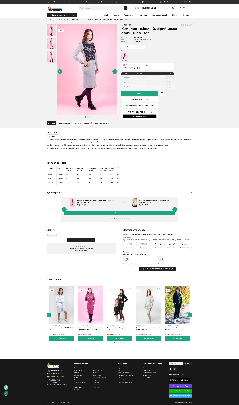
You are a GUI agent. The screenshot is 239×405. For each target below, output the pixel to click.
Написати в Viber (182, 386)
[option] (51, 30)
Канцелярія (96, 385)
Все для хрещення (99, 380)
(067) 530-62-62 (56, 371)
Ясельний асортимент (81, 368)
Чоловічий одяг (97, 370)
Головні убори (97, 375)
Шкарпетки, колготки (99, 377)
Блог (112, 2)
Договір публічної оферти (126, 382)
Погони (76, 385)
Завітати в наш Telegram (182, 395)
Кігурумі (95, 373)
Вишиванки (77, 373)
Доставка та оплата (102, 123)
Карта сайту (122, 380)
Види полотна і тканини (76, 2)
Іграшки (76, 390)
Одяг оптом (119, 2)
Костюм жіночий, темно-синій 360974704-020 (175, 329)
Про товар (51, 123)
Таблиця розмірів (129, 68)
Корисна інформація (159, 15)
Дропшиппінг (105, 2)
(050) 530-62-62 (56, 374)
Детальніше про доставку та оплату (156, 269)
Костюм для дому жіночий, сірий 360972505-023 (205, 329)
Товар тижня (143, 15)
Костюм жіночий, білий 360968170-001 (61, 329)
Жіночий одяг (78, 370)
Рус (190, 2)
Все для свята (97, 387)
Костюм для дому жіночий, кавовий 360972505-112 (148, 329)
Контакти (186, 15)
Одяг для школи (79, 375)
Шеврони (96, 382)
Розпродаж (128, 15)
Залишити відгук (81, 240)
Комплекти (77, 123)
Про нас (50, 2)
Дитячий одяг (97, 368)
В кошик (140, 93)
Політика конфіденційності (183, 402)
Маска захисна (79, 387)
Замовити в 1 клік (141, 99)
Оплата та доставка (60, 2)
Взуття (76, 380)
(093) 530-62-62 (56, 377)
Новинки (116, 15)
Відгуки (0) (88, 123)
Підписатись (187, 363)
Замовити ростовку (139, 116)
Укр (185, 2)
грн (161, 2)
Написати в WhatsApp (182, 391)
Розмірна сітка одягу (92, 2)
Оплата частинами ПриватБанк (141, 105)
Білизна (76, 377)
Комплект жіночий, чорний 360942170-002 (116, 329)
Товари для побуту (80, 382)
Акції (106, 15)
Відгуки (175, 15)
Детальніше (119, 213)
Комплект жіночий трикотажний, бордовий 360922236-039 (89, 329)
